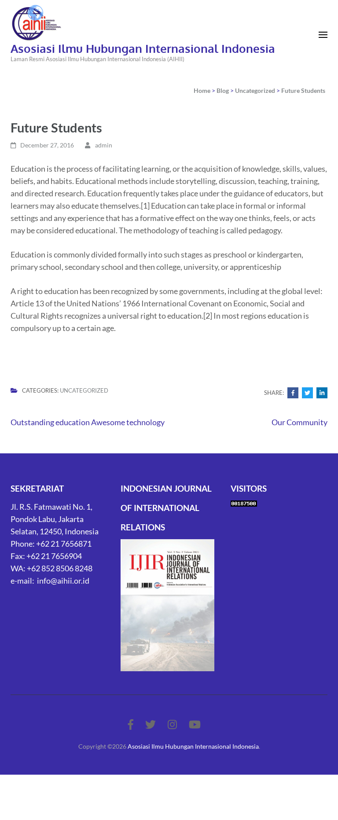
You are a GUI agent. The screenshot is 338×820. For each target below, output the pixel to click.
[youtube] (195, 724)
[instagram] (172, 724)
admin (103, 145)
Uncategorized (84, 390)
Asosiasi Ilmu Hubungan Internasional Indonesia (143, 48)
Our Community (299, 422)
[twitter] (150, 724)
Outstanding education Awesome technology (88, 422)
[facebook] (131, 724)
